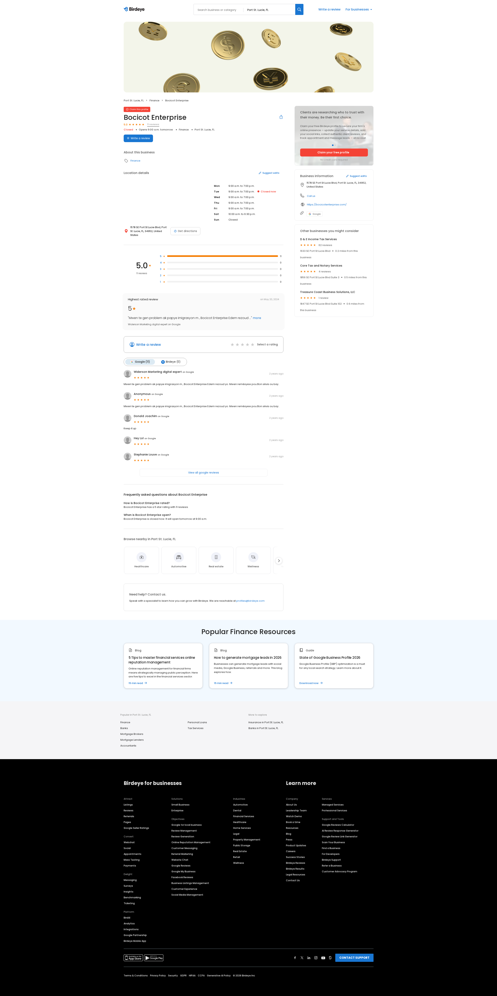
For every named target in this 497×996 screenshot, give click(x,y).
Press (289, 839)
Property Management (246, 839)
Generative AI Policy (219, 975)
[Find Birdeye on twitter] (302, 958)
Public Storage (241, 845)
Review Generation (182, 836)
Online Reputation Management (190, 842)
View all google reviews (203, 473)
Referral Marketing (182, 854)
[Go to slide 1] (333, 145)
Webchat (129, 842)
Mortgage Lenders (132, 740)
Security (173, 975)
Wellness (238, 863)
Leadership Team (296, 810)
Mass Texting (132, 859)
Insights (128, 891)
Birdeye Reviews (295, 863)
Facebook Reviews (182, 877)
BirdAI (127, 917)
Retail (236, 857)
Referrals (129, 816)
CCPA (201, 975)
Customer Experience (184, 889)
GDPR (183, 975)
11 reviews (153, 124)
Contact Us (293, 880)
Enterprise (177, 810)
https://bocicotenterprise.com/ (327, 204)
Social (127, 848)
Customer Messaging (184, 848)
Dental (237, 810)
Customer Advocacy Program (339, 871)
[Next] (278, 560)
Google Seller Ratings (136, 828)
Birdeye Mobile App (135, 941)
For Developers (331, 854)
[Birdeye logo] (135, 9)
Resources (292, 828)
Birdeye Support (331, 859)
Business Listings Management (190, 883)
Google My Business (183, 871)
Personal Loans (197, 722)
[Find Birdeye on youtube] (323, 958)
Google (317, 214)
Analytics (129, 923)
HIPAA (192, 975)
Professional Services (334, 810)
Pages (127, 822)
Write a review (329, 9)
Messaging (130, 880)
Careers (290, 851)
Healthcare (239, 822)
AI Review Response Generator (340, 830)
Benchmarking (132, 897)
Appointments (132, 854)
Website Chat (179, 859)
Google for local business (186, 825)
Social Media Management (187, 894)
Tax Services (195, 728)
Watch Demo (294, 816)
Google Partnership (135, 935)
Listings (128, 804)
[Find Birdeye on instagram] (315, 958)
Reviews (128, 810)
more (256, 318)
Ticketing (129, 903)
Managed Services (333, 804)
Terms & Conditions (136, 975)
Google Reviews (180, 865)
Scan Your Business (333, 842)
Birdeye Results (295, 868)
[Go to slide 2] (335, 145)
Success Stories (295, 857)
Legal (236, 833)
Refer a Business (332, 865)
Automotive (240, 804)
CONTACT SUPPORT (354, 958)
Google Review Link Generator (339, 836)
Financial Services (243, 816)
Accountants (128, 745)
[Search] (299, 9)
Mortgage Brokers (131, 734)
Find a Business (331, 848)
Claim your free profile (333, 152)
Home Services (242, 828)
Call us (311, 196)
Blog (288, 833)
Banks (124, 728)
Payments (130, 865)
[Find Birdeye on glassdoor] (330, 958)
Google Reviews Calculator (338, 825)
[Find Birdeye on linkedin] (308, 958)
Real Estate (240, 851)
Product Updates (296, 845)
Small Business (180, 804)
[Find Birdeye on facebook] (295, 958)
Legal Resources (295, 874)
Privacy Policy (158, 975)
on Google (188, 372)
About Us (291, 804)
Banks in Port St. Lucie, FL (263, 728)
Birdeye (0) (173, 362)
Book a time (293, 822)
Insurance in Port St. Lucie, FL (265, 722)
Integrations (131, 929)
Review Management (184, 830)
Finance (154, 100)
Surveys (128, 885)
